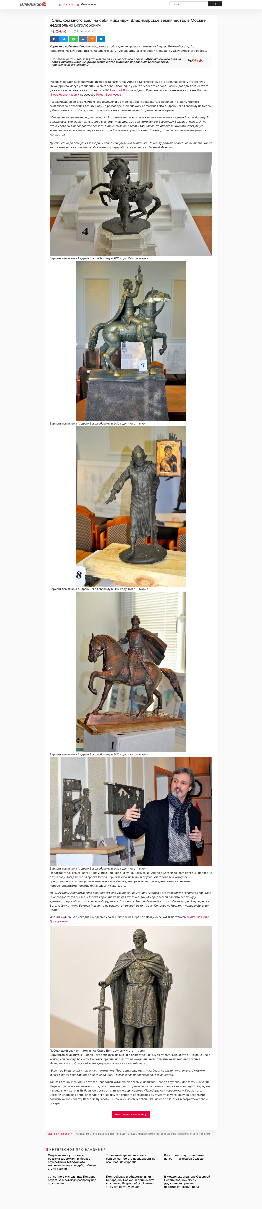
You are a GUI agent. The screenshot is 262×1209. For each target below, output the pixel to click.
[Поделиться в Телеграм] (101, 39)
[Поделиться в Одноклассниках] (92, 39)
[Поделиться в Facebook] (54, 39)
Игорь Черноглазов (63, 94)
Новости (68, 4)
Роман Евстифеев (108, 94)
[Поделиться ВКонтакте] (83, 39)
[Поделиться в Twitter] (63, 39)
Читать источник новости (129, 1114)
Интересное (88, 4)
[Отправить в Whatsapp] (73, 39)
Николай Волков (121, 90)
